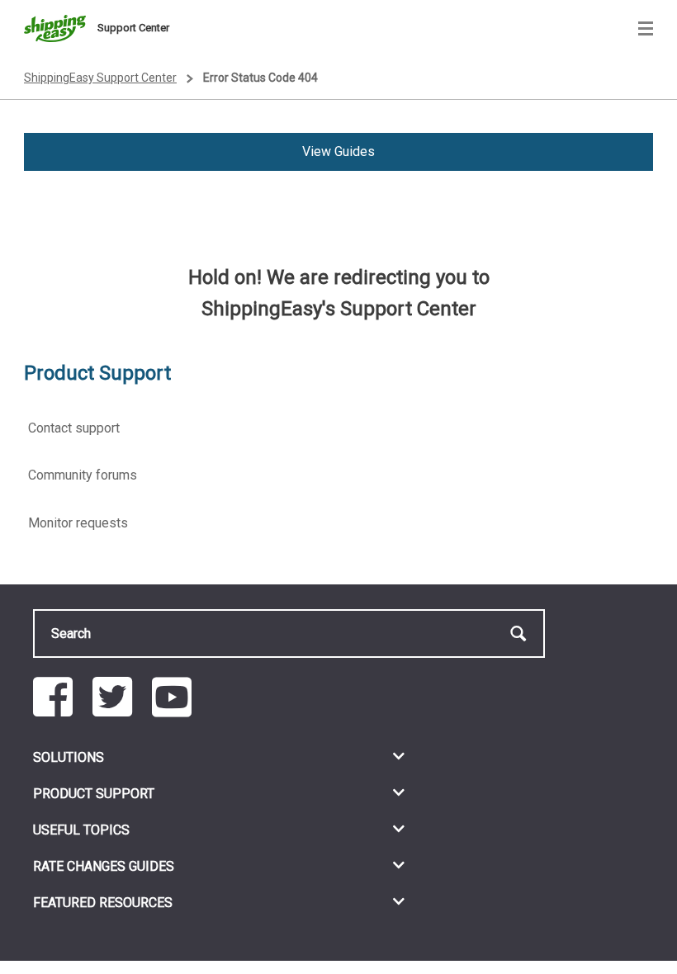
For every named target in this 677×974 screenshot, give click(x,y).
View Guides (338, 151)
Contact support (74, 428)
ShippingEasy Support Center (100, 77)
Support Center (133, 27)
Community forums (82, 475)
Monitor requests (78, 523)
